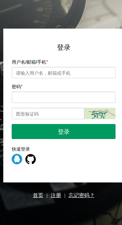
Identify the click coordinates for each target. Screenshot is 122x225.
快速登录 (21, 148)
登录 (64, 131)
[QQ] (17, 159)
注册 (56, 195)
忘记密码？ (82, 195)
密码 (16, 86)
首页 (38, 195)
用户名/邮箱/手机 (29, 61)
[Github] (30, 159)
